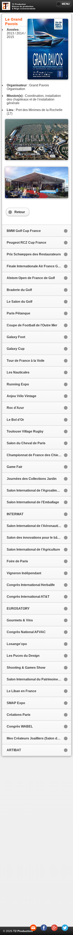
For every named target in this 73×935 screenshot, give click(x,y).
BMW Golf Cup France (24, 231)
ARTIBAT (14, 750)
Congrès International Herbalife (31, 585)
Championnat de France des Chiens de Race (38, 455)
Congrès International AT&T (28, 596)
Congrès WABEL (20, 726)
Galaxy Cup (16, 348)
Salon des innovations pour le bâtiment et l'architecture (38, 537)
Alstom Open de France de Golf (31, 278)
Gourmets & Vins (20, 620)
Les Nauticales (18, 372)
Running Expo (18, 384)
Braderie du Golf (19, 290)
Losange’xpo (17, 644)
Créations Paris (18, 714)
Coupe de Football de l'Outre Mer (32, 325)
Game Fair (14, 467)
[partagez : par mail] (33, 930)
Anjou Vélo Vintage (21, 396)
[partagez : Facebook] (44, 930)
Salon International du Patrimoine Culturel (38, 679)
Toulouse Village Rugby (25, 431)
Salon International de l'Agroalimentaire (37, 490)
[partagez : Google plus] (54, 930)
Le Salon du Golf (19, 301)
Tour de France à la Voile (25, 360)
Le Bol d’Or (15, 419)
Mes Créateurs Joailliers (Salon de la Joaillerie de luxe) (38, 738)
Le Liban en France (21, 691)
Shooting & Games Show (26, 667)
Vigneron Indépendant (24, 573)
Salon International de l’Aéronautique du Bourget (38, 526)
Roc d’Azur (15, 407)
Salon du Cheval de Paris (26, 443)
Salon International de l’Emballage (33, 502)
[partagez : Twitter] (65, 930)
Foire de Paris (17, 561)
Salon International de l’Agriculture (33, 549)
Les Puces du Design (23, 655)
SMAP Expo (16, 703)
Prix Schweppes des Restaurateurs (34, 254)
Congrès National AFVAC (26, 632)
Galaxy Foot (16, 337)
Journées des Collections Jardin (32, 478)
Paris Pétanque (18, 313)
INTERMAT (15, 514)
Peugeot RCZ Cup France (26, 242)
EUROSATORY (18, 608)
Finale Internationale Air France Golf (34, 266)
